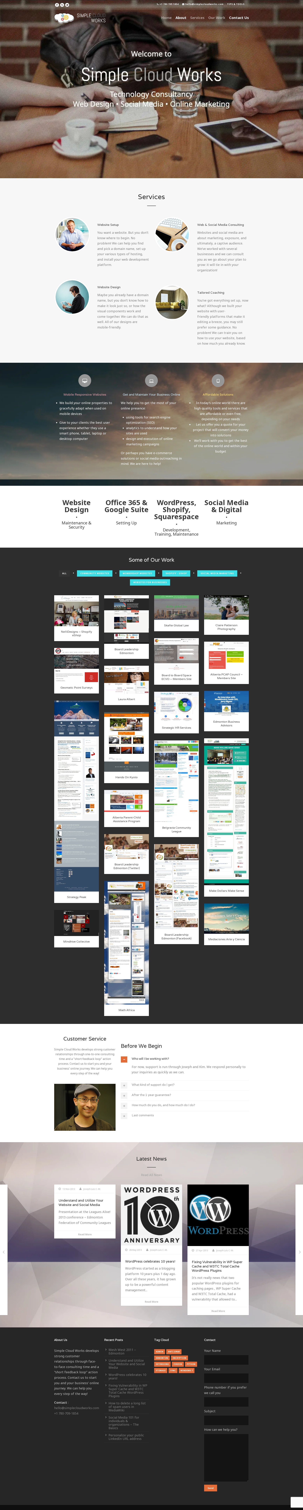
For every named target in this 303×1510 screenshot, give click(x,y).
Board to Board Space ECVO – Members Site (176, 677)
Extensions (162, 1364)
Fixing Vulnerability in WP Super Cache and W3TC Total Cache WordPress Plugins (150, 1266)
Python (191, 1364)
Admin (159, 1351)
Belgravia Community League (176, 829)
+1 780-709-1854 (66, 1413)
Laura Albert (126, 699)
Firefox (178, 1364)
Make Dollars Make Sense (226, 891)
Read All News (151, 1175)
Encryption (179, 1358)
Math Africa (127, 1010)
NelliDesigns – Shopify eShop (76, 633)
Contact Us (239, 17)
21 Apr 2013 (202, 1240)
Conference (115, 623)
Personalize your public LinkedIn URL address (126, 1437)
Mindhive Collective (76, 941)
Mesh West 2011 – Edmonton (122, 1351)
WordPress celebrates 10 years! (84, 1261)
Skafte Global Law (176, 625)
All (64, 573)
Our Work (216, 17)
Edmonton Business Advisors (226, 723)
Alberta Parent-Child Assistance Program (127, 819)
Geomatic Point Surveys (76, 687)
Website (126, 628)
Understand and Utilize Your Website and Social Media (127, 1364)
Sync (173, 1370)
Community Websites (94, 573)
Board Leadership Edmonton (127, 651)
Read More (85, 1301)
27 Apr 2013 (135, 1250)
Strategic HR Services (176, 728)
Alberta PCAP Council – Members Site (226, 676)
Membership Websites (137, 573)
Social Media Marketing (217, 573)
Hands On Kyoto (126, 777)
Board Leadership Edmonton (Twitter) (126, 866)
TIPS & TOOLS (235, 4)
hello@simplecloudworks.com (204, 4)
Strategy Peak (76, 897)
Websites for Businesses (150, 582)
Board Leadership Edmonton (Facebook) (176, 936)
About (181, 17)
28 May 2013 (69, 1249)
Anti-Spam (174, 1351)
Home (166, 17)
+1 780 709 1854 (169, 4)
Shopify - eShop (176, 573)
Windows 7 (186, 1370)
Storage (161, 1370)
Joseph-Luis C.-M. (92, 1249)
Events (140, 623)
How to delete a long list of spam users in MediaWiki (218, 1254)
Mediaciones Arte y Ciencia (226, 939)
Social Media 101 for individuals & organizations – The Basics (124, 1422)
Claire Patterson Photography (226, 627)
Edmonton (129, 623)
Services (197, 17)
